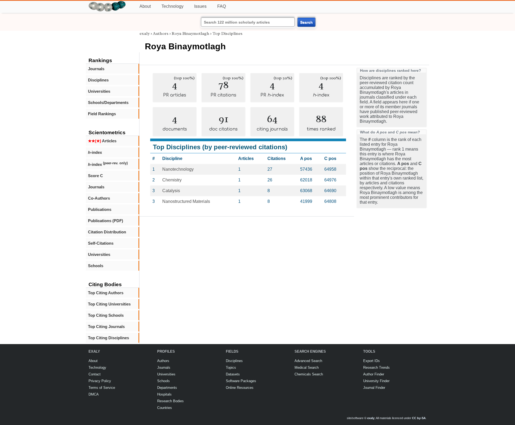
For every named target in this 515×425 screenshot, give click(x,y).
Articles (102, 141)
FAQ (221, 6)
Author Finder (373, 374)
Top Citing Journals (106, 326)
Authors (160, 33)
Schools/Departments (108, 102)
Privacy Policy (100, 381)
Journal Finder (374, 388)
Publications (99, 209)
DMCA (94, 394)
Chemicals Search (309, 374)
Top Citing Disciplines (108, 337)
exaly (144, 33)
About (145, 6)
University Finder (376, 381)
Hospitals (164, 394)
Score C (95, 175)
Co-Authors (99, 198)
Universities (99, 91)
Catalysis (171, 190)
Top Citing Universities (109, 304)
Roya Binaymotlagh (190, 33)
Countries (164, 408)
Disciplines (98, 80)
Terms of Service (102, 388)
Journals (96, 68)
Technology (172, 6)
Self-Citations (100, 243)
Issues (200, 6)
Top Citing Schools (106, 315)
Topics (231, 368)
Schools (95, 265)
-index (95, 152)
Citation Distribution (107, 232)
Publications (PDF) (105, 220)
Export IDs (371, 361)
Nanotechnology (178, 169)
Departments (167, 388)
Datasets (233, 374)
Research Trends (376, 368)
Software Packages (241, 381)
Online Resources (239, 388)
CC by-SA (419, 418)
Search (306, 22)
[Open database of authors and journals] (107, 3)
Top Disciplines (227, 33)
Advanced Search (308, 361)
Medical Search (307, 368)
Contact (95, 374)
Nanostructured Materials (186, 201)
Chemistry (172, 180)
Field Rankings (102, 113)
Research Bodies (170, 401)
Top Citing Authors (105, 292)
